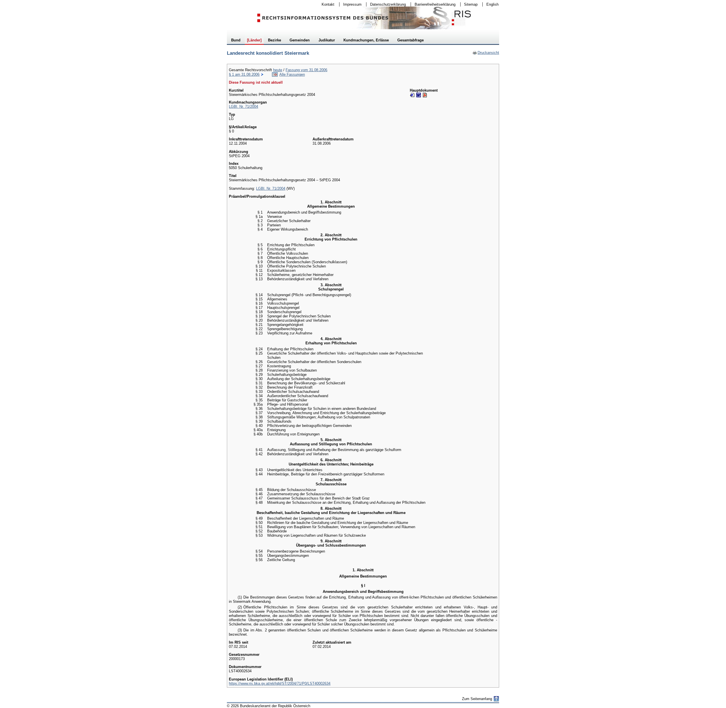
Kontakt (326, 4)
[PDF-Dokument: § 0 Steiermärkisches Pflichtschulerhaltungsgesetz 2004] (424, 95)
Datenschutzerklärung (386, 4)
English (492, 4)
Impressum (350, 4)
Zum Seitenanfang (477, 699)
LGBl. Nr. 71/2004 (243, 106)
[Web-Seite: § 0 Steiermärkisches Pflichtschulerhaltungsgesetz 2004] (412, 95)
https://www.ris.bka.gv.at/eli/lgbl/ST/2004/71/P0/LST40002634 (279, 683)
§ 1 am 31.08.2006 (244, 74)
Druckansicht (485, 52)
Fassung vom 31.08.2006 (306, 70)
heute (277, 70)
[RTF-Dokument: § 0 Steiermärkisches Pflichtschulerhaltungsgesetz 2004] (418, 95)
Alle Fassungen (292, 74)
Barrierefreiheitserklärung (433, 4)
